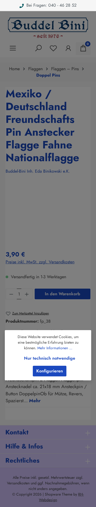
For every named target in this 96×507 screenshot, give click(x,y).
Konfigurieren (49, 371)
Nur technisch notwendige (49, 358)
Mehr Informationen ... (54, 348)
